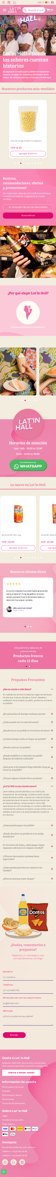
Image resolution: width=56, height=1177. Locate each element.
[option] (28, 48)
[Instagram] (5, 1162)
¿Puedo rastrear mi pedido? (17, 747)
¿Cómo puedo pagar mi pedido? (18, 825)
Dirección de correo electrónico (22, 998)
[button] (15, 163)
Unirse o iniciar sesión (21, 1073)
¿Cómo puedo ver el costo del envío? (21, 722)
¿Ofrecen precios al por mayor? (19, 878)
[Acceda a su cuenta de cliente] (52, 2)
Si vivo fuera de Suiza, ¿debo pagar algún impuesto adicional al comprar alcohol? (24, 846)
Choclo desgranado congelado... (26, 141)
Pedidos (6, 1091)
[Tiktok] (22, 1162)
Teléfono (8, 985)
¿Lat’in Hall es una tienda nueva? (20, 786)
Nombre (8, 972)
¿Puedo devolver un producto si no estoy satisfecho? (23, 835)
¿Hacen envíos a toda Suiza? (17, 689)
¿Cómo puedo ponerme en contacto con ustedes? (22, 869)
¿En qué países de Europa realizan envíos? (24, 713)
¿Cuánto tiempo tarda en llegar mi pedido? (24, 738)
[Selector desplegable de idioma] (47, 2)
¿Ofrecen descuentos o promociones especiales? (21, 858)
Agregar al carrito (28, 154)
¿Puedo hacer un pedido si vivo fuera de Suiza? (26, 730)
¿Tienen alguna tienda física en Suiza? (22, 778)
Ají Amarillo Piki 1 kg (11, 535)
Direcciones (8, 1099)
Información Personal (12, 1087)
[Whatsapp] (13, 1162)
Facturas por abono (12, 1095)
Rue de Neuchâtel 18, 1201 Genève (18, 1147)
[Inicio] (14, 10)
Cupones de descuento (13, 1103)
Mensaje (8, 1011)
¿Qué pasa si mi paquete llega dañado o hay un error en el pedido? (26, 768)
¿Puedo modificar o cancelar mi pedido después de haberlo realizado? (22, 757)
